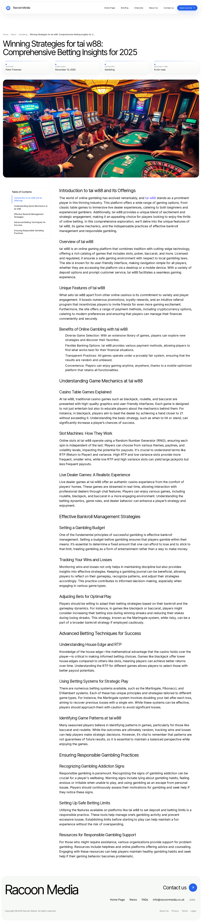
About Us (164, 911)
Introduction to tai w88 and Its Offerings (28, 199)
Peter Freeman (13, 69)
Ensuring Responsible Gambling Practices (29, 231)
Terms (185, 911)
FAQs (145, 899)
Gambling (23, 34)
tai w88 (150, 198)
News (13, 34)
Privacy (175, 911)
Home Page (117, 899)
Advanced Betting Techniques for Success (30, 223)
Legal (193, 911)
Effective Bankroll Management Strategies (28, 215)
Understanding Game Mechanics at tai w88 (30, 207)
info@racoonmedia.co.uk (168, 899)
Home (5, 34)
